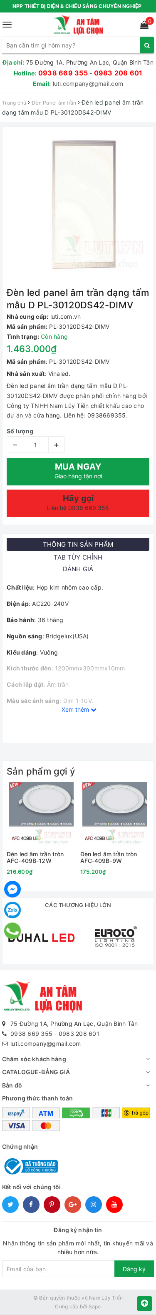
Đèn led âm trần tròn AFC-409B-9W (108, 857)
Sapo (95, 1306)
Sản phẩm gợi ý (41, 771)
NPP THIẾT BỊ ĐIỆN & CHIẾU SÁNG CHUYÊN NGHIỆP (77, 6)
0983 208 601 (118, 73)
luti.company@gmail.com (88, 83)
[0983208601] (13, 931)
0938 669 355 (63, 73)
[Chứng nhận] (30, 1165)
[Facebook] (12, 889)
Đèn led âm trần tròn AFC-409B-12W (35, 857)
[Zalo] (12, 910)
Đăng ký (134, 1268)
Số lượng (20, 431)
